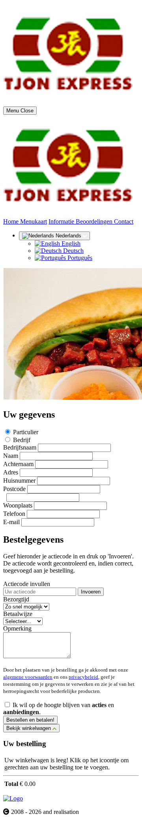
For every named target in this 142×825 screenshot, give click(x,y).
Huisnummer (19, 480)
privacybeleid (83, 677)
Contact (123, 221)
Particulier (25, 432)
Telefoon (14, 513)
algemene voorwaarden (27, 677)
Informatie (62, 221)
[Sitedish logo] (13, 798)
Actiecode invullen (26, 583)
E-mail (11, 522)
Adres (10, 472)
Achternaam (18, 464)
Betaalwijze (17, 613)
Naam (10, 455)
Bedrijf (21, 440)
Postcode (14, 488)
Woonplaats (17, 505)
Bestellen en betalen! (30, 720)
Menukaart (33, 221)
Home (11, 221)
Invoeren (91, 592)
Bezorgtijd (16, 599)
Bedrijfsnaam (19, 447)
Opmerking (17, 628)
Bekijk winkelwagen (29, 728)
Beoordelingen (95, 221)
